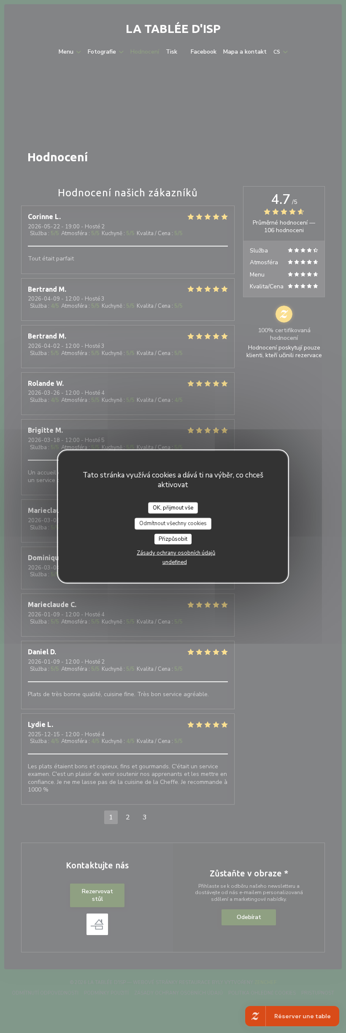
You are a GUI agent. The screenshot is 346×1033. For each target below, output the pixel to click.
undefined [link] (174, 562)
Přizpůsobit (173, 538)
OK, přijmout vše (173, 507)
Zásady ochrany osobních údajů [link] (176, 553)
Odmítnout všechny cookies (173, 523)
